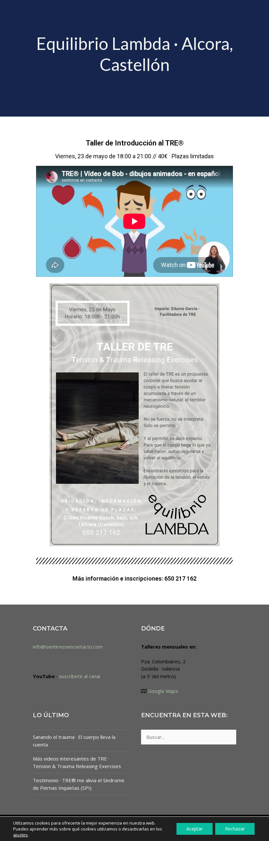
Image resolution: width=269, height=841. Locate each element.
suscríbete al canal (79, 676)
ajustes (20, 835)
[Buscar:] (188, 737)
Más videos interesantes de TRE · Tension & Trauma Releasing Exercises (77, 762)
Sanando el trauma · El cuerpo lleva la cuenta (74, 741)
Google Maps (162, 691)
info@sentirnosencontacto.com (68, 646)
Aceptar (194, 829)
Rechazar (235, 829)
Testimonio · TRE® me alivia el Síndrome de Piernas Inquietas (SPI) (78, 784)
